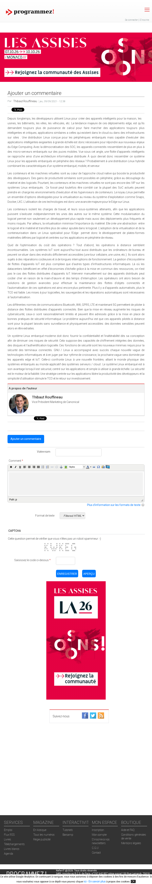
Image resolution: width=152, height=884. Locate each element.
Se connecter (131, 20)
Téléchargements (14, 844)
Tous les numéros (44, 834)
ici (85, 881)
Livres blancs (11, 848)
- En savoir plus (96, 881)
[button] (11, 467)
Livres (7, 839)
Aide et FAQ (128, 830)
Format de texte (44, 515)
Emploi (8, 830)
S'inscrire (144, 20)
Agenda (8, 853)
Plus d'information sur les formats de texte (114, 504)
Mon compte (99, 834)
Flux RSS (9, 834)
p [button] (16, 499)
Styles (72, 467)
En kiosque (39, 830)
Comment (16, 460)
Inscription (98, 830)
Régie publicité (41, 839)
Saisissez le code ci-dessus (32, 560)
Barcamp (68, 834)
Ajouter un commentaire (25, 438)
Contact (96, 852)
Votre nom (43, 451)
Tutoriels (68, 830)
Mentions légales (131, 843)
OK (133, 881)
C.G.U (95, 847)
